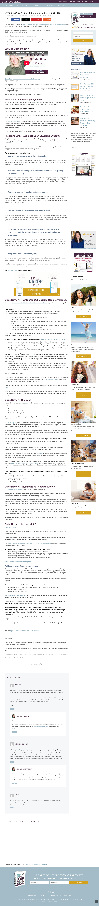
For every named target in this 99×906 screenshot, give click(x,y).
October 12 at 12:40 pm (24, 769)
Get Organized (83, 435)
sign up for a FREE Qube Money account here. (24, 631)
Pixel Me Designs (52, 901)
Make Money (67, 895)
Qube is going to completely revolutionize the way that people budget (30, 543)
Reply (12, 709)
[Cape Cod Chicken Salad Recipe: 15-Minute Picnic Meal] (75, 110)
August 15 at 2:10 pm (23, 716)
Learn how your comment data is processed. (36, 864)
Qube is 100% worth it (11, 527)
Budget (38, 663)
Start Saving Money (83, 356)
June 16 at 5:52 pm (20, 686)
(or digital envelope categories (53, 339)
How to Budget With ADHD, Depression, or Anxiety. (87, 98)
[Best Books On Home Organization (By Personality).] (75, 75)
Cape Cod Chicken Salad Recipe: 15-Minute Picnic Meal (86, 109)
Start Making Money (83, 394)
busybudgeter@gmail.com (41, 726)
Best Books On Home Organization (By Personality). (87, 75)
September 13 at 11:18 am (22, 796)
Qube (26, 403)
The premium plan (10, 423)
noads (41, 664)
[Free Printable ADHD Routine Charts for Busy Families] (75, 87)
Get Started (83, 316)
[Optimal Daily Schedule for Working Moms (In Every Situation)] (75, 121)
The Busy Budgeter (11, 2)
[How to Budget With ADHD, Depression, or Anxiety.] (75, 98)
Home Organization (55, 895)
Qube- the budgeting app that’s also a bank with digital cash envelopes (44, 24)
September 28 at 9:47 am (22, 744)
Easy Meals (43, 895)
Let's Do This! (83, 40)
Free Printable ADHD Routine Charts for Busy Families (87, 86)
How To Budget (32, 895)
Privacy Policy (79, 899)
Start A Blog (83, 512)
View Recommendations (83, 474)
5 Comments (23, 15)
